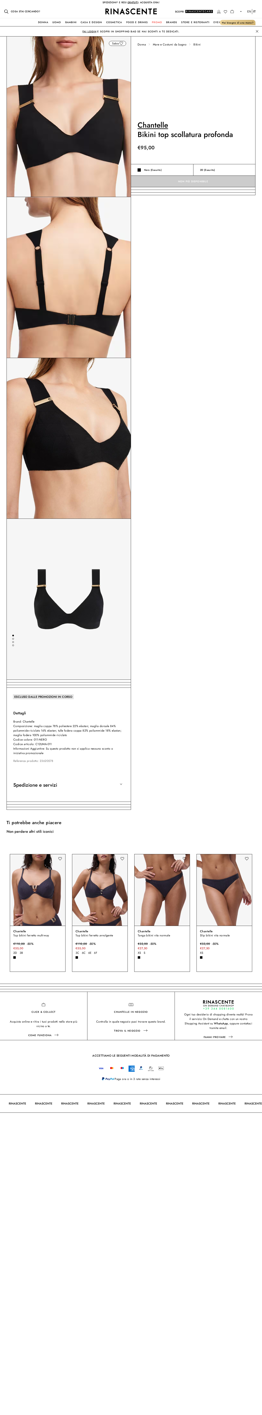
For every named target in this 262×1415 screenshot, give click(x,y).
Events (218, 22)
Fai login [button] (89, 31)
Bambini (71, 22)
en (249, 11)
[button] (218, 11)
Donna (43, 22)
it (254, 11)
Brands (171, 22)
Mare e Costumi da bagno (169, 44)
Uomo (56, 22)
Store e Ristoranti (195, 22)
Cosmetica (114, 22)
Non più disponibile (193, 181)
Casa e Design (91, 22)
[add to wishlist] (121, 43)
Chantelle (153, 125)
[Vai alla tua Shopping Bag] (232, 11)
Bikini (197, 44)
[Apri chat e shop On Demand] (218, 1005)
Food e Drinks (137, 22)
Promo (157, 22)
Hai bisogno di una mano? (237, 23)
